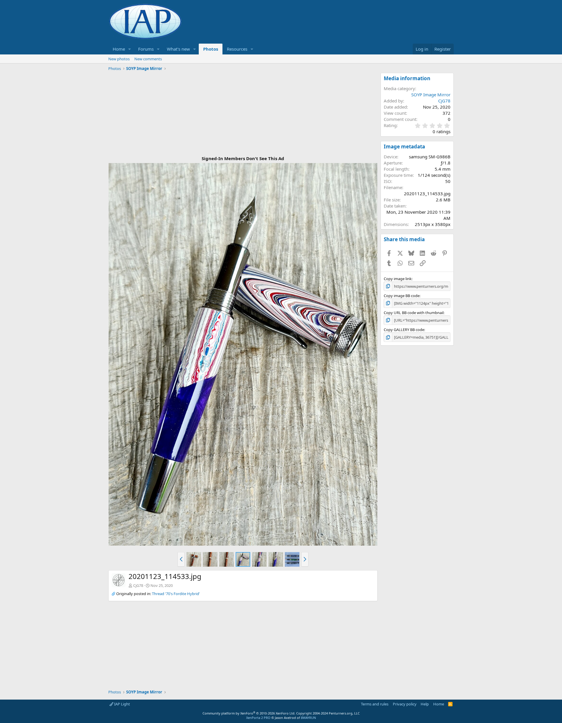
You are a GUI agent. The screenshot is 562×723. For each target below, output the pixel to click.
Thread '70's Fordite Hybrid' (176, 593)
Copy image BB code (401, 295)
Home (119, 49)
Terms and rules (374, 704)
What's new (178, 49)
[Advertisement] (243, 114)
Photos (210, 49)
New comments (148, 58)
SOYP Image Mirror (430, 94)
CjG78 (138, 585)
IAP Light (121, 704)
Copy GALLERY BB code (404, 329)
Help (425, 704)
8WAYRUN (308, 717)
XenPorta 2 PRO (258, 717)
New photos (119, 58)
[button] (130, 49)
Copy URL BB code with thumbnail (413, 312)
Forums (146, 49)
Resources (237, 49)
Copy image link (398, 278)
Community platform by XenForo (249, 713)
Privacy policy (405, 704)
